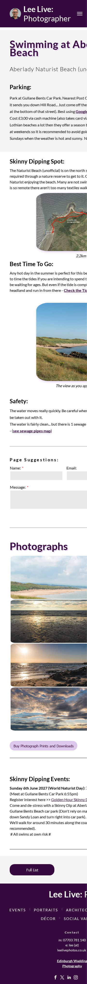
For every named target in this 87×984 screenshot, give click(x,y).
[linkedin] (69, 978)
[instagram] (76, 978)
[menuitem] (18, 909)
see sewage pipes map (32, 430)
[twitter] (62, 978)
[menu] (80, 13)
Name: (15, 468)
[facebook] (55, 978)
